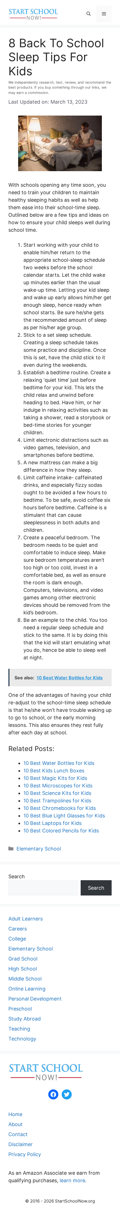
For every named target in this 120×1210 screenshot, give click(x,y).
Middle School (25, 979)
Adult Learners (25, 919)
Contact (18, 1134)
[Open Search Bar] (88, 14)
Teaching (19, 1029)
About (15, 1124)
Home (15, 1114)
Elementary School (38, 849)
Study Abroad (24, 1019)
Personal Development (35, 999)
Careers (17, 929)
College (17, 939)
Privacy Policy (24, 1154)
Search (16, 876)
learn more (72, 1180)
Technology (22, 1039)
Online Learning (26, 989)
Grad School (22, 959)
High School (22, 969)
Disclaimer (20, 1144)
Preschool (20, 1009)
